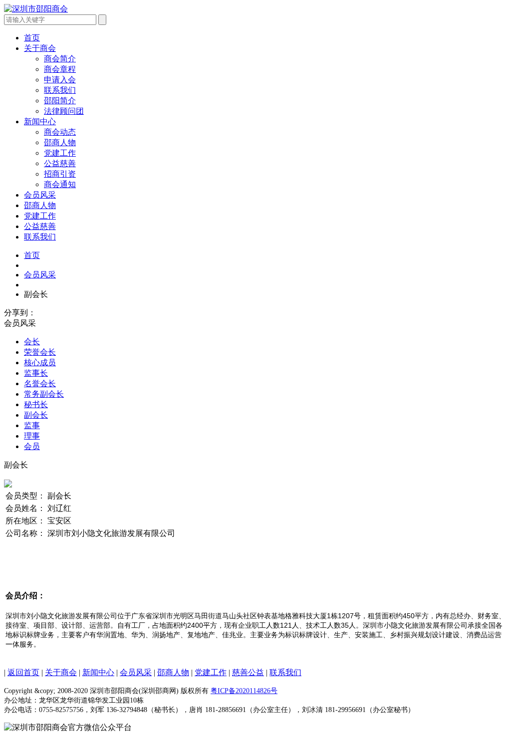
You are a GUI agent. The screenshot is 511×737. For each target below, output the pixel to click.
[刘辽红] (8, 485)
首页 (32, 37)
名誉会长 (40, 383)
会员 (32, 446)
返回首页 (23, 672)
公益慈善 (40, 226)
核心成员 (40, 362)
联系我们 (40, 237)
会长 (32, 341)
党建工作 (40, 216)
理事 (32, 436)
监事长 (36, 373)
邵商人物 (40, 205)
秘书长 (36, 404)
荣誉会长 (40, 352)
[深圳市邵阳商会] (36, 8)
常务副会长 (44, 394)
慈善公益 (248, 672)
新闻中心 (40, 121)
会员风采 (40, 195)
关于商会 (40, 48)
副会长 (36, 415)
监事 (32, 425)
